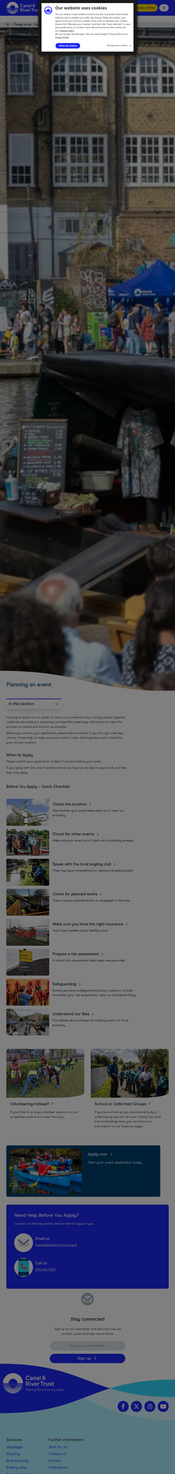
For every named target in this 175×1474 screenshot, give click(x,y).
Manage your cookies (117, 45)
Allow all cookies (68, 45)
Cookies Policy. (66, 30)
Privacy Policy (62, 37)
